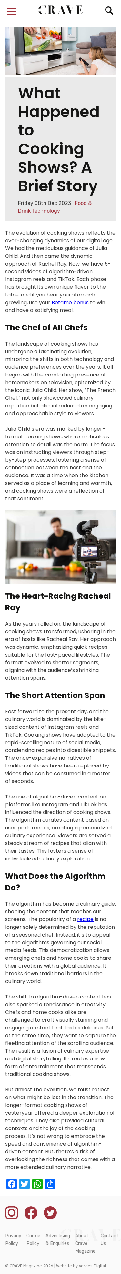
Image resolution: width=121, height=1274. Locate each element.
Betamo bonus (70, 302)
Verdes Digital (92, 1265)
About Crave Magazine (85, 1243)
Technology (46, 211)
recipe (85, 919)
